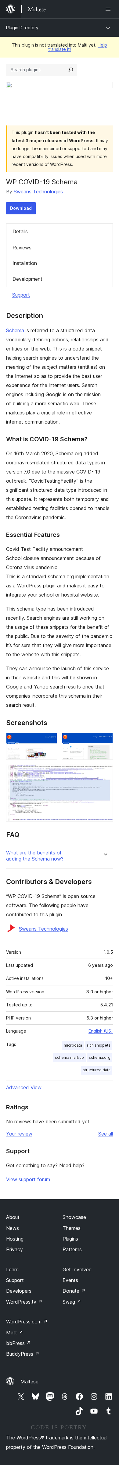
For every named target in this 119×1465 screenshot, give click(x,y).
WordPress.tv (24, 1302)
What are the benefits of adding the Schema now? (34, 855)
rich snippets (98, 1045)
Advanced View (23, 1087)
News (12, 1228)
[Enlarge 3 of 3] (105, 773)
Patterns (72, 1249)
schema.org (99, 1057)
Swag (72, 1302)
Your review (19, 1134)
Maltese (29, 1382)
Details (20, 231)
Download (21, 208)
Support (21, 295)
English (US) (100, 1031)
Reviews (22, 248)
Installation (25, 263)
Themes (72, 1228)
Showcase (74, 1217)
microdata (73, 1045)
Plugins (70, 1239)
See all (105, 1134)
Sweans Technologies (38, 191)
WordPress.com (27, 1322)
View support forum (28, 1179)
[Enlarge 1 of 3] (49, 741)
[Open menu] (109, 9)
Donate (74, 1291)
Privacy (14, 1249)
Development (27, 279)
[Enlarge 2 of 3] (105, 741)
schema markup (69, 1057)
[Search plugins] (71, 70)
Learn (12, 1269)
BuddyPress (22, 1354)
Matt (14, 1332)
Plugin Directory (22, 27)
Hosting (14, 1239)
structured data (96, 1070)
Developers (18, 1291)
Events (70, 1280)
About (13, 1217)
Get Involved (77, 1269)
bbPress (18, 1343)
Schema (15, 330)
